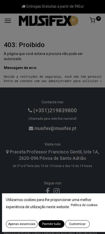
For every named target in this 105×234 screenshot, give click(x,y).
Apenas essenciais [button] (21, 224)
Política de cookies (84, 205)
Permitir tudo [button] (51, 224)
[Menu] (7, 20)
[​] (48, 193)
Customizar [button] (77, 224)
